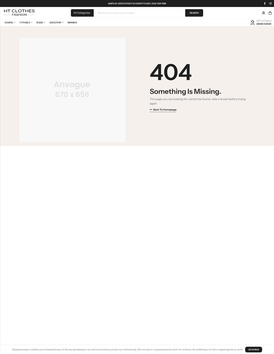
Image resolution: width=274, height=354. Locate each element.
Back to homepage (164, 109)
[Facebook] (265, 3)
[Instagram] (270, 3)
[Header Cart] (270, 13)
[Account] (263, 13)
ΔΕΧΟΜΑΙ (253, 349)
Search (194, 12)
